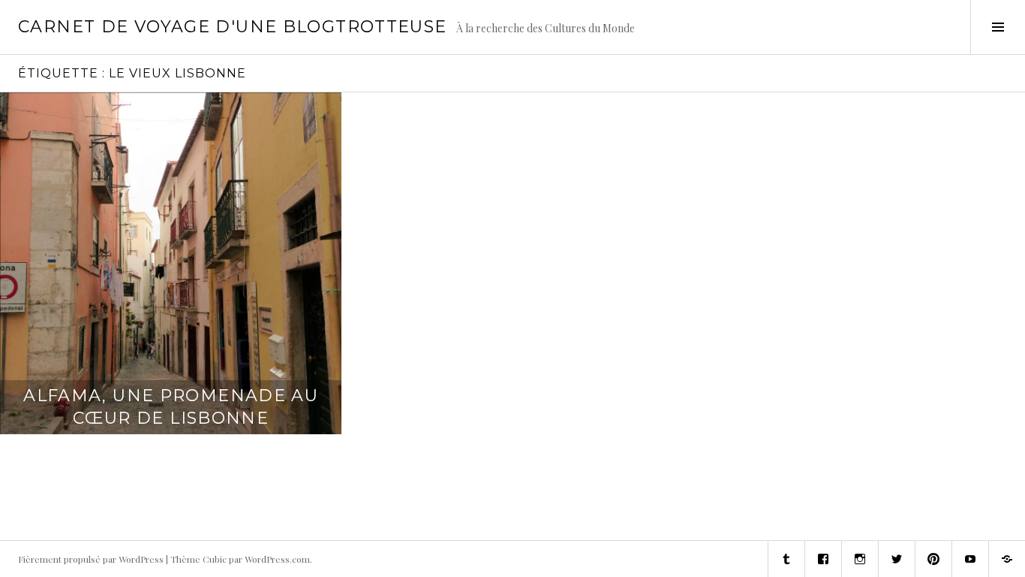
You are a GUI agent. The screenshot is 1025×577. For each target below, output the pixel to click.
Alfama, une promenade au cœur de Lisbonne (170, 406)
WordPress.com (277, 559)
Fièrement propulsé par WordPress (91, 559)
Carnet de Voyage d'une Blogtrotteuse (232, 27)
